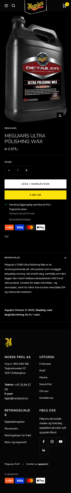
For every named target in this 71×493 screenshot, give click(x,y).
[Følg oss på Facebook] (43, 441)
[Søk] (13, 5)
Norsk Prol (45, 384)
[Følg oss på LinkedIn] (43, 450)
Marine (43, 377)
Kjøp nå (35, 195)
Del (7, 236)
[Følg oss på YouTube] (60, 441)
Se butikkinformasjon (20, 219)
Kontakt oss (46, 398)
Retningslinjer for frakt (18, 435)
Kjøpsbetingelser (15, 421)
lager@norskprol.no (16, 398)
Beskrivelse (12, 257)
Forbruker (45, 363)
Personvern (11, 428)
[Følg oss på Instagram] (52, 441)
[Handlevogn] (64, 6)
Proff (42, 370)
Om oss (43, 391)
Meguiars (11, 128)
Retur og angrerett (16, 442)
